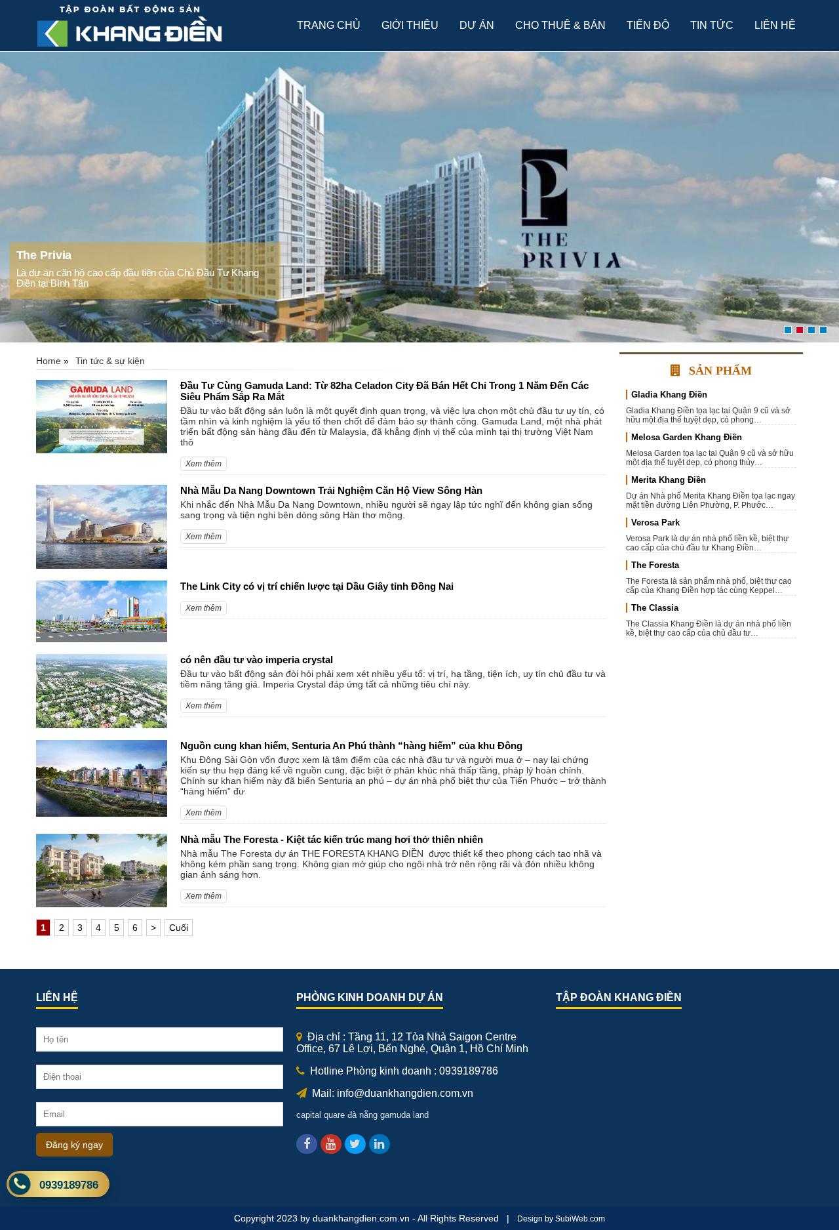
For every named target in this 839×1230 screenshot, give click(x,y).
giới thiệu (410, 25)
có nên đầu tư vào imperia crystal (256, 659)
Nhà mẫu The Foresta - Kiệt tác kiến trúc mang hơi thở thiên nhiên (331, 839)
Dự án (476, 25)
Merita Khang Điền (668, 480)
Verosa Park (655, 522)
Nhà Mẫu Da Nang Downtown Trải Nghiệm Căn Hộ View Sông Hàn (331, 490)
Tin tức (711, 25)
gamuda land (404, 1115)
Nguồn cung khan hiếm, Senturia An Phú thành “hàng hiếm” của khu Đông (351, 745)
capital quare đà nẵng (337, 1115)
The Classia (654, 608)
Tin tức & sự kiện (110, 361)
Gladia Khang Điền (669, 395)
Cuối (178, 927)
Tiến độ (648, 25)
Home (48, 361)
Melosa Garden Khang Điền (686, 437)
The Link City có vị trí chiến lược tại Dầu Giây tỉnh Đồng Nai (317, 586)
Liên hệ (775, 25)
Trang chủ (329, 25)
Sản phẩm (720, 370)
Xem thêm (203, 463)
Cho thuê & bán (560, 25)
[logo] (131, 46)
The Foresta (655, 565)
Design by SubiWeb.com (561, 1218)
